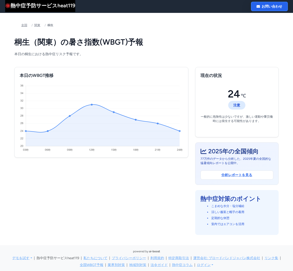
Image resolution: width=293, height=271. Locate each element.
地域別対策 (137, 265)
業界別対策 (116, 265)
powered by (146, 251)
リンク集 (271, 258)
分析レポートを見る (236, 175)
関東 (37, 25)
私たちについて (95, 258)
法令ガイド (159, 265)
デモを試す (20, 258)
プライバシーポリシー (129, 258)
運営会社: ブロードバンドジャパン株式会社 (226, 258)
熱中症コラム (182, 265)
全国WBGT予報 (91, 265)
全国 (24, 25)
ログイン (204, 265)
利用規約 (157, 258)
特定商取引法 (178, 258)
